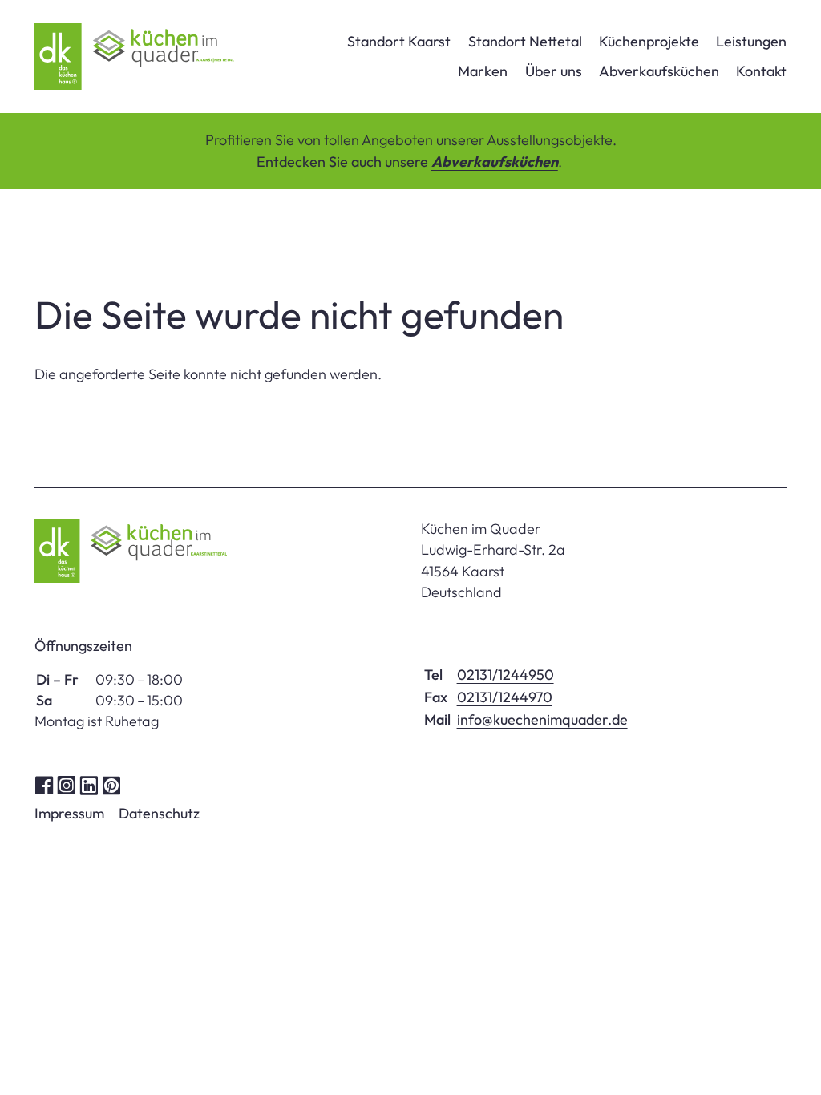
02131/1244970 (504, 697)
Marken (483, 71)
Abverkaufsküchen (659, 71)
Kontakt (761, 71)
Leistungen (751, 41)
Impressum (69, 813)
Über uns (553, 71)
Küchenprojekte (649, 41)
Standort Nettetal (525, 41)
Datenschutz (159, 813)
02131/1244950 (505, 674)
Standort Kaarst (399, 41)
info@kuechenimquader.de (542, 719)
